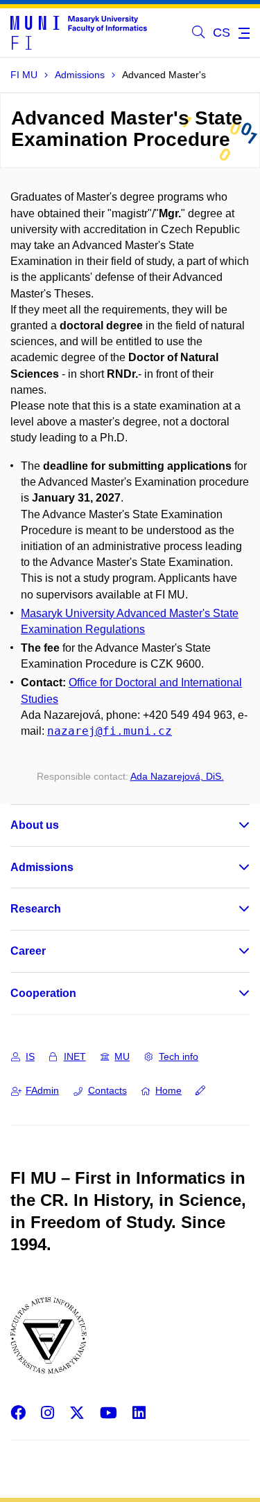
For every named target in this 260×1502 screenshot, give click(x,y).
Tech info (178, 1056)
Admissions (41, 867)
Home (168, 1090)
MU (122, 1056)
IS (30, 1056)
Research (35, 909)
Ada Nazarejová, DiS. (177, 776)
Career (28, 951)
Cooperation (43, 993)
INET (75, 1056)
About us (34, 825)
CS (221, 32)
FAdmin (42, 1090)
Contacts (107, 1090)
